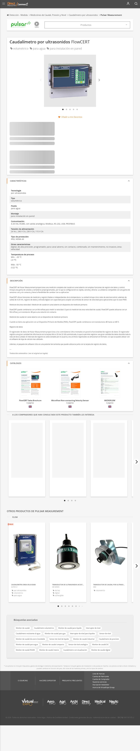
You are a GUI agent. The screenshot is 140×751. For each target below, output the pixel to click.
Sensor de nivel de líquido (59, 639)
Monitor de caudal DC (100, 644)
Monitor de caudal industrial (83, 639)
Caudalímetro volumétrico (44, 628)
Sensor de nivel (105, 633)
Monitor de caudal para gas (55, 633)
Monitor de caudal (23, 628)
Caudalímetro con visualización (75, 650)
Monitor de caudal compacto (53, 644)
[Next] (99, 80)
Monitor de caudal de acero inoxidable (30, 639)
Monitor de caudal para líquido (69, 628)
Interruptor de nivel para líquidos (82, 633)
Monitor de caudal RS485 (25, 650)
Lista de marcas (99, 674)
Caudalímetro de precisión (109, 639)
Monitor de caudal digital (100, 650)
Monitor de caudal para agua (27, 644)
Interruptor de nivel (93, 628)
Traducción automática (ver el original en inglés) (29, 353)
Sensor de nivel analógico (78, 644)
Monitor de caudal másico (49, 650)
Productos (86, 24)
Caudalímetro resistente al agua (28, 633)
